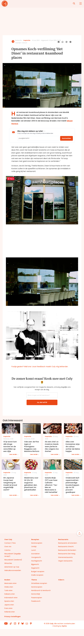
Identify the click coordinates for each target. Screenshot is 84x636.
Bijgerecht (35, 564)
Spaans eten (9, 601)
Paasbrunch (35, 601)
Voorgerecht (36, 557)
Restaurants (63, 539)
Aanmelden (66, 138)
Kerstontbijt (35, 594)
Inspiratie (26, 40)
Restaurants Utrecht (66, 546)
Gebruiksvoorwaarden (12, 570)
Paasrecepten (36, 597)
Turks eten (8, 590)
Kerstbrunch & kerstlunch (41, 590)
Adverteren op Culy (11, 567)
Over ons (7, 546)
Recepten (35, 539)
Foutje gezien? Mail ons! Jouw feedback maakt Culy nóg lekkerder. (39, 366)
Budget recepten (37, 571)
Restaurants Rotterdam (67, 550)
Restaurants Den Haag (66, 554)
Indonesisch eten (11, 597)
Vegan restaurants (65, 561)
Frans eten (8, 608)
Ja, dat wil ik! (42, 402)
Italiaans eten (9, 594)
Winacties (8, 563)
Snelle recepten (37, 575)
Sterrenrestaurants (65, 557)
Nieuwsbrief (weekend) (13, 560)
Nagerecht (35, 568)
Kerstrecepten (36, 543)
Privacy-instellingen (12, 616)
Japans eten (9, 605)
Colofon (7, 550)
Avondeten (35, 554)
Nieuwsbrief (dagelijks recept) (12, 555)
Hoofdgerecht (36, 561)
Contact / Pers (10, 543)
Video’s (61, 580)
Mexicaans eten (10, 583)
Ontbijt (34, 546)
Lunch (33, 550)
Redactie (18, 40)
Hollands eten (9, 612)
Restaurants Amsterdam (67, 543)
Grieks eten (8, 587)
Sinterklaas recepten (39, 583)
